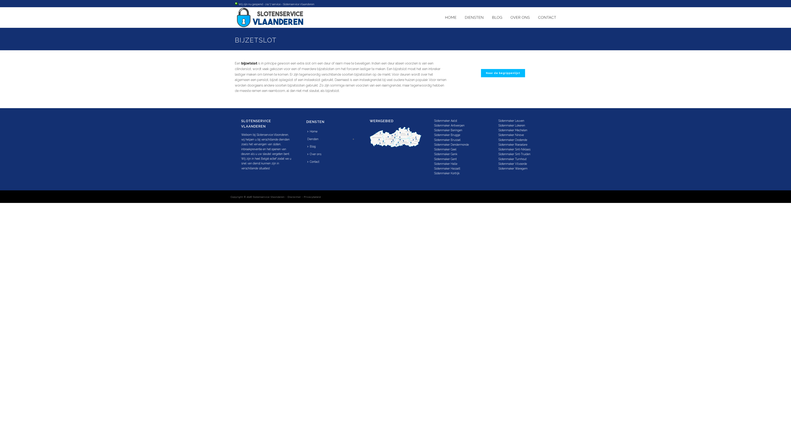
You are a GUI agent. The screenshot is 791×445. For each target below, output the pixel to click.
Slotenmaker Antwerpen (449, 125)
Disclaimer (294, 197)
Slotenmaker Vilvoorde (512, 163)
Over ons (520, 17)
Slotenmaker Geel (445, 149)
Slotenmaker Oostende (512, 140)
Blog (497, 17)
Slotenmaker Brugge (447, 135)
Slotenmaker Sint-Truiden (514, 154)
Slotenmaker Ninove (511, 135)
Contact (547, 17)
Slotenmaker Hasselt (447, 168)
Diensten (474, 17)
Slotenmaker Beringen (448, 130)
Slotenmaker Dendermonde (451, 144)
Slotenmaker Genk (445, 154)
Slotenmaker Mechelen (512, 130)
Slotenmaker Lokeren (511, 125)
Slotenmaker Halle (445, 163)
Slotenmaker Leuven (511, 120)
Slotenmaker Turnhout (512, 159)
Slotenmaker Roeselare (512, 144)
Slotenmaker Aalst (445, 120)
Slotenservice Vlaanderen (269, 197)
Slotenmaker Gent (445, 159)
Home (450, 17)
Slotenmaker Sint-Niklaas (514, 149)
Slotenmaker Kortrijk (447, 173)
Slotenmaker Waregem (513, 168)
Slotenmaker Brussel (447, 140)
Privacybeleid (312, 197)
